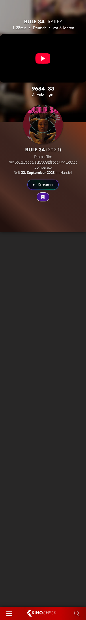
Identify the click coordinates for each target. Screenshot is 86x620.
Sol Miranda (24, 162)
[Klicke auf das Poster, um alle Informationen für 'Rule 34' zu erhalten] (43, 124)
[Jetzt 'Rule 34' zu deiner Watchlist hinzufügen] (43, 196)
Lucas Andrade (46, 162)
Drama (39, 156)
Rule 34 (43, 21)
